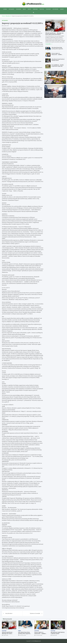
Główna (5, 9)
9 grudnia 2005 (6, 25)
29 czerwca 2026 (22, 635)
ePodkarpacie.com (37, 641)
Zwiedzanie (35, 9)
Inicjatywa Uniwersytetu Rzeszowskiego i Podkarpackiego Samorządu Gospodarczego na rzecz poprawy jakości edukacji (54, 82)
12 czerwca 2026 (39, 635)
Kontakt (62, 9)
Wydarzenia (18, 9)
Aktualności (11, 9)
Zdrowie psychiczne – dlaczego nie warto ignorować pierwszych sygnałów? (54, 34)
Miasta (24, 9)
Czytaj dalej (48, 44)
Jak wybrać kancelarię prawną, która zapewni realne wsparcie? (57, 48)
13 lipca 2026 (5, 635)
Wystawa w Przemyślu (35, 613)
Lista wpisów (55, 9)
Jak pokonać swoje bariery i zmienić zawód (58, 60)
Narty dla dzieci (8, 613)
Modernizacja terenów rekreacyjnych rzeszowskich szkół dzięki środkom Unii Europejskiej (55, 96)
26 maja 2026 (54, 635)
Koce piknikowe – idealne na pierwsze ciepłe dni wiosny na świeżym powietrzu (58, 66)
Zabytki (29, 9)
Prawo (19, 630)
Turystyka (42, 9)
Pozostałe (48, 9)
